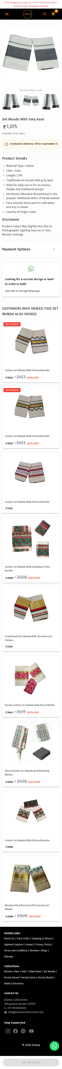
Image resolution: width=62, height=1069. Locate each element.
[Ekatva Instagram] (8, 1031)
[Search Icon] (45, 14)
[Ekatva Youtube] (31, 1031)
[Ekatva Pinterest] (23, 1031)
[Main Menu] (7, 14)
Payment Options (16, 249)
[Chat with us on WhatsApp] (54, 1046)
